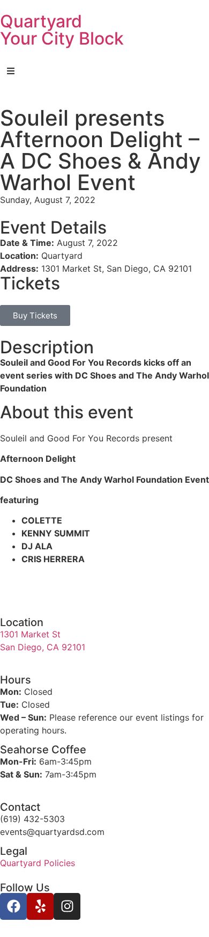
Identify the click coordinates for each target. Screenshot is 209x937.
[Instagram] (67, 906)
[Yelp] (40, 906)
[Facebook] (13, 906)
